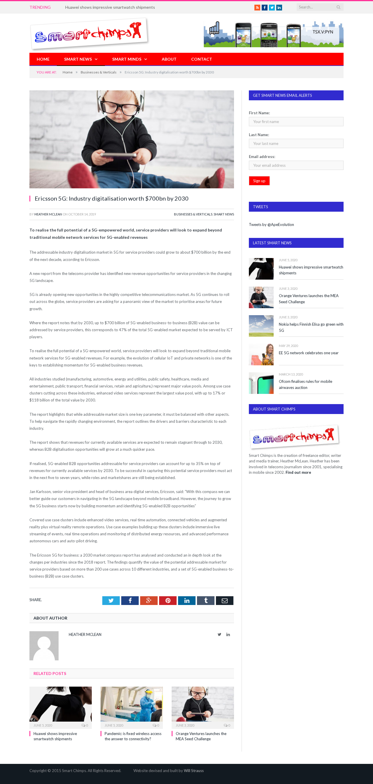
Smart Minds (126, 59)
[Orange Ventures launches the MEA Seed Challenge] (203, 707)
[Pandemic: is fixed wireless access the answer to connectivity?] (132, 707)
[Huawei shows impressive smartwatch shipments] (60, 707)
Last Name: (259, 134)
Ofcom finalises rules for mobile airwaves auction (305, 384)
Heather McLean (48, 214)
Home (43, 59)
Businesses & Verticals (193, 214)
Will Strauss (194, 770)
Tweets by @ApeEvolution (271, 224)
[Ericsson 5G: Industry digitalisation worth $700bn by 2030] (131, 140)
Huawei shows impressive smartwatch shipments (311, 270)
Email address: (262, 156)
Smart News (78, 59)
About (169, 59)
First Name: (259, 113)
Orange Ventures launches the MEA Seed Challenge (309, 298)
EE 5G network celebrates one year (309, 352)
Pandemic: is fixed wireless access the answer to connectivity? (122, 7)
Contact (201, 59)
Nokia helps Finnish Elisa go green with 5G (311, 327)
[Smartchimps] (89, 33)
